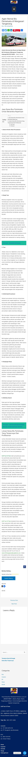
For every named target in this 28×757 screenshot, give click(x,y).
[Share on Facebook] (24, 567)
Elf (2, 679)
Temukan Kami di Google (8, 658)
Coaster (4, 677)
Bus (3, 26)
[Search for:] (14, 652)
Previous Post (14, 600)
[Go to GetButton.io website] (25, 755)
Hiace (3, 682)
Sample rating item (7, 574)
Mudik (3, 684)
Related (12, 125)
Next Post (14, 603)
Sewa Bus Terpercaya (8, 660)
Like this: (13, 124)
